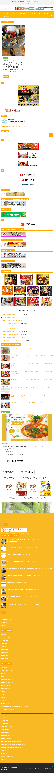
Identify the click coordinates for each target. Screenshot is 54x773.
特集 (2, 676)
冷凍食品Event (4, 658)
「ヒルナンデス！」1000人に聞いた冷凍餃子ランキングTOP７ (26, 348)
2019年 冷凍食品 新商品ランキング (11, 328)
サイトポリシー (4, 622)
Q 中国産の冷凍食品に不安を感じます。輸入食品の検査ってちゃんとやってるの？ (31, 387)
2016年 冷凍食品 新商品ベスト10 (11, 337)
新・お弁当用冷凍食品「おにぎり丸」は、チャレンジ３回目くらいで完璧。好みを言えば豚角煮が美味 (29, 568)
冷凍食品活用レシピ (5, 643)
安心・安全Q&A (23, 13)
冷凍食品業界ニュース (6, 735)
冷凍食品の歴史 (4, 649)
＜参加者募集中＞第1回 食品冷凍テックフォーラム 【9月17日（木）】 (16, 126)
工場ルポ (3, 697)
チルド (2, 694)
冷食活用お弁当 (4, 685)
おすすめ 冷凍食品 (5, 638)
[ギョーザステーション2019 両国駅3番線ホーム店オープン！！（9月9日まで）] (13, 40)
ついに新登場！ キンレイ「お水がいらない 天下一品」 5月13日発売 (23, 604)
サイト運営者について (47, 768)
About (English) (41, 770)
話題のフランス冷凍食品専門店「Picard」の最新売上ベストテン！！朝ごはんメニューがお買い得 (28, 575)
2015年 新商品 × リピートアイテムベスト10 (13, 340)
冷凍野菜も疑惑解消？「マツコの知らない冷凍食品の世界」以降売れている (24, 589)
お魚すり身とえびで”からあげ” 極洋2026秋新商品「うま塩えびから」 (28, 402)
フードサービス (4, 703)
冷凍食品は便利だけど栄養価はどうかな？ (16, 582)
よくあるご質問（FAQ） (7, 16)
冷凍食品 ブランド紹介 (6, 670)
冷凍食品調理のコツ (5, 729)
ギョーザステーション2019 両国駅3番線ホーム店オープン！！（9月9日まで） (13, 65)
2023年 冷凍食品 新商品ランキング (11, 317)
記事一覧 (3, 625)
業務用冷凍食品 (4, 688)
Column (46, 13)
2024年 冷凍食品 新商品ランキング (11, 314)
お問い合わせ (30, 768)
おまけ (2, 759)
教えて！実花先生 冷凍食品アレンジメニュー (11, 747)
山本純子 (13, 60)
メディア (3, 667)
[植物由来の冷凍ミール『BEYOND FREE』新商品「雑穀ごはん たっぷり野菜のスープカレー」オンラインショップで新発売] (27, 415)
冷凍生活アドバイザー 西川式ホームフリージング (12, 744)
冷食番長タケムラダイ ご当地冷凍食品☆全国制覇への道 (14, 706)
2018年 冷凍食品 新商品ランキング (11, 331)
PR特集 (2, 700)
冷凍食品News (5, 13)
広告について (34, 770)
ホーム (2, 616)
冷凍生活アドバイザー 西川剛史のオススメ (11, 741)
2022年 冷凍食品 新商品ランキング (11, 320)
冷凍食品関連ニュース (6, 682)
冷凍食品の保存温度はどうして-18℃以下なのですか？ (19, 554)
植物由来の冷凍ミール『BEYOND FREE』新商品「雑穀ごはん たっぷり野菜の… (26, 447)
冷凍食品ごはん (32, 13)
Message (3, 753)
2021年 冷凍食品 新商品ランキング (11, 323)
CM (2, 691)
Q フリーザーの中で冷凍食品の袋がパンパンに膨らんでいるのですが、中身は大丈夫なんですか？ (28, 561)
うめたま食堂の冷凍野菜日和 (7, 709)
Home (25, 768)
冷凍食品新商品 (14, 13)
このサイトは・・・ (37, 768)
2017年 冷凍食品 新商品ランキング (11, 334)
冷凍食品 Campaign (6, 738)
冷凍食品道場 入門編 (6, 679)
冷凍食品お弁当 (4, 640)
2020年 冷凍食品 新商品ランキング (11, 326)
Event (40, 13)
